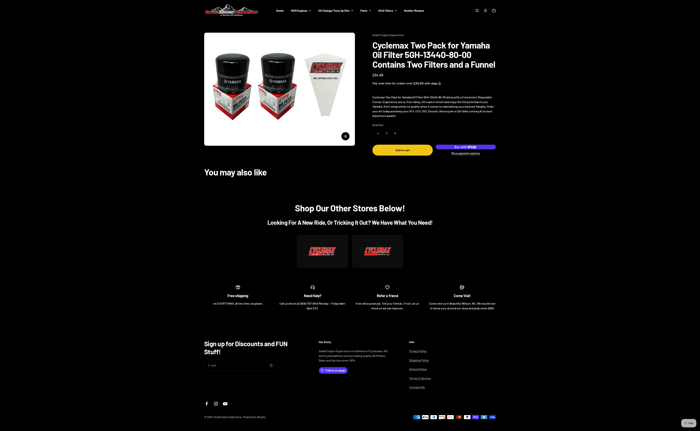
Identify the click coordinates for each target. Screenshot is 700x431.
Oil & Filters (385, 10)
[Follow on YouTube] (225, 403)
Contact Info (417, 387)
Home (280, 10)
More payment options (465, 153)
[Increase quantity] (395, 133)
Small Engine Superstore (388, 35)
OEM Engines (299, 10)
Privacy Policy (418, 351)
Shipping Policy (419, 360)
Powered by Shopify (254, 417)
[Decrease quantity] (378, 133)
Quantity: (378, 125)
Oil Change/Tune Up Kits (333, 10)
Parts (363, 10)
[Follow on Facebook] (206, 403)
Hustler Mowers (414, 10)
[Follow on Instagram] (215, 403)
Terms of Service (420, 378)
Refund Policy (418, 369)
